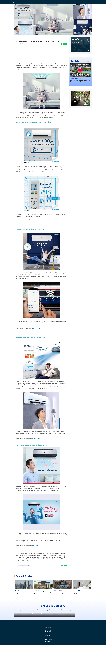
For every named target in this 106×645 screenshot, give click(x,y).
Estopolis (48, 641)
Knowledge (68, 614)
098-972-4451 (48, 638)
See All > (89, 61)
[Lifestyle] (31, 610)
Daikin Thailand (35, 220)
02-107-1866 (47, 635)
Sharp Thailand (35, 545)
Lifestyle (30, 614)
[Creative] (55, 610)
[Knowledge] (68, 610)
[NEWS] (19, 610)
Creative (18, 37)
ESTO (22, 116)
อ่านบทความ (69, 2)
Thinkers (43, 614)
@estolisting (49, 631)
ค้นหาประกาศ (91, 2)
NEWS (19, 614)
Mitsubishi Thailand (36, 438)
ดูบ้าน (80, 2)
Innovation (25, 37)
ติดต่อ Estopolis (48, 627)
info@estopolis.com (49, 639)
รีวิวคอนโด (85, 2)
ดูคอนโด (76, 2)
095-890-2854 (48, 630)
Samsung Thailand (36, 328)
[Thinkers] (43, 610)
